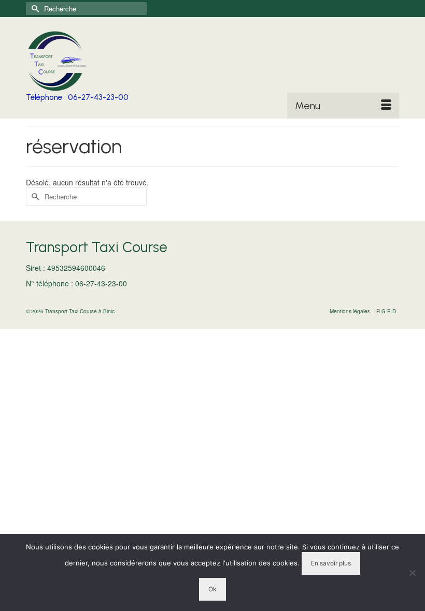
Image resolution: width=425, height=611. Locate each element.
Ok (212, 589)
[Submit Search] (33, 8)
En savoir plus (331, 563)
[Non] (412, 573)
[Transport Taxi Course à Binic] (212, 61)
